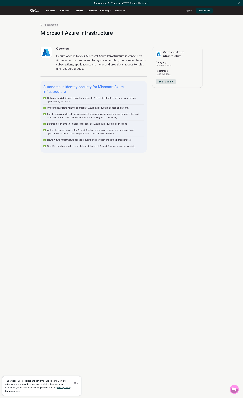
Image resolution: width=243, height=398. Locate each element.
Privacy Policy (64, 387)
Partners (79, 11)
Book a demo (204, 11)
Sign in (188, 11)
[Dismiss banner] (239, 3)
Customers (92, 11)
